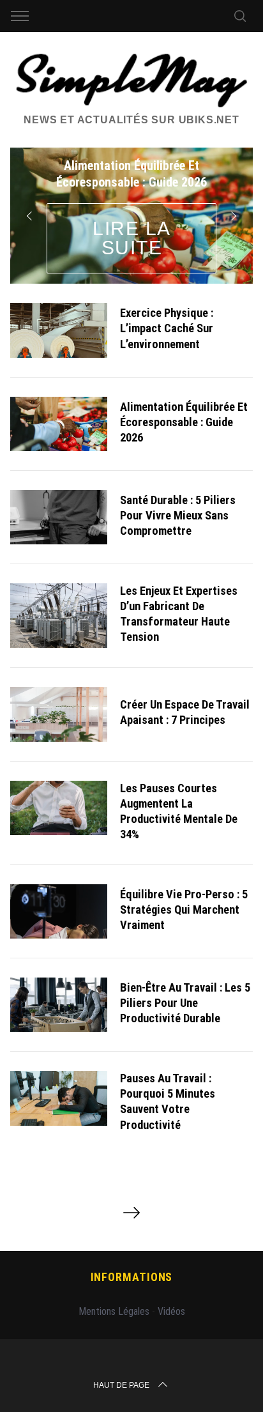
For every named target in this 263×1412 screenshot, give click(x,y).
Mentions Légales (114, 1311)
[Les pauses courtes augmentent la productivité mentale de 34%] (58, 808)
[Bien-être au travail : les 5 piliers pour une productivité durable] (58, 1005)
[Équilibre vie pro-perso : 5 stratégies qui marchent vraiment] (58, 911)
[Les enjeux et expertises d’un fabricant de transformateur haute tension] (58, 615)
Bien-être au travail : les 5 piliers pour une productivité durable (185, 1003)
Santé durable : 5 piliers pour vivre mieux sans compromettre (178, 515)
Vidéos (171, 1311)
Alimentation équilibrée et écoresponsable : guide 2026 (184, 422)
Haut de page (121, 1385)
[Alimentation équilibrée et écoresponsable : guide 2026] (58, 424)
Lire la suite (132, 238)
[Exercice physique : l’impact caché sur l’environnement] (58, 330)
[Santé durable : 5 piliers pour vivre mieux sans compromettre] (58, 517)
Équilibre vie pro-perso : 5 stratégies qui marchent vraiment (184, 909)
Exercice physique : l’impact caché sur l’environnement (166, 328)
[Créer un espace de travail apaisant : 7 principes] (58, 714)
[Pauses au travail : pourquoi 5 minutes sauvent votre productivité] (58, 1098)
